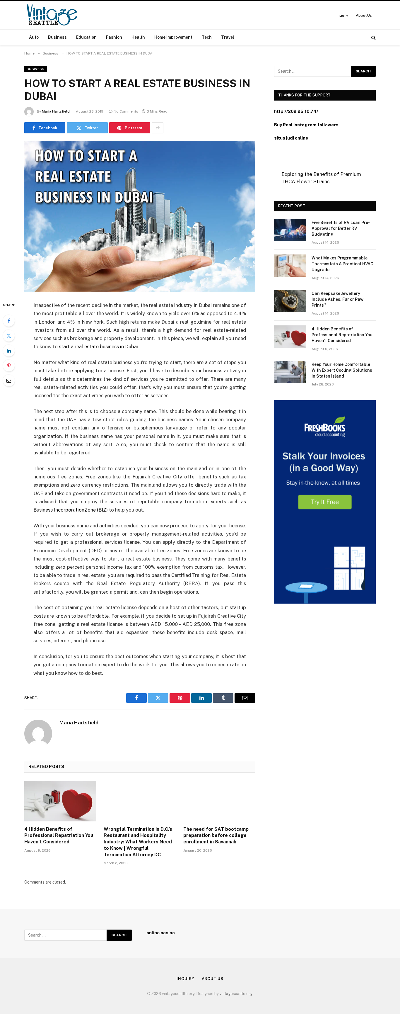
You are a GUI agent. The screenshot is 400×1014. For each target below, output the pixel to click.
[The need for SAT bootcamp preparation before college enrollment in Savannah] (219, 801)
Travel (227, 37)
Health (138, 37)
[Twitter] (9, 336)
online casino (160, 932)
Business (57, 37)
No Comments (126, 111)
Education (86, 37)
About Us (364, 15)
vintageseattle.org (236, 993)
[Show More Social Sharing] (157, 127)
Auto (34, 37)
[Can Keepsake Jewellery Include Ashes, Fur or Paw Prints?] (290, 301)
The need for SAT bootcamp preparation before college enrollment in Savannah (216, 835)
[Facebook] (9, 321)
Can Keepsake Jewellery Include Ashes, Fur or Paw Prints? (337, 299)
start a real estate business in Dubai (98, 346)
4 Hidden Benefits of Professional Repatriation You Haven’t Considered (58, 835)
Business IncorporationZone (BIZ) (70, 510)
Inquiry (342, 15)
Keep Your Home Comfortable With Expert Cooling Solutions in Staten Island (342, 370)
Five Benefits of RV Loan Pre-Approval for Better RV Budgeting (341, 228)
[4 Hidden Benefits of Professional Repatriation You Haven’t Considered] (60, 801)
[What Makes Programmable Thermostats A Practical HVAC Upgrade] (290, 265)
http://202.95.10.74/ (296, 111)
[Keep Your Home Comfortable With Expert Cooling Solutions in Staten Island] (290, 372)
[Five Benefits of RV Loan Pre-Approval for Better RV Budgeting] (290, 230)
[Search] (373, 37)
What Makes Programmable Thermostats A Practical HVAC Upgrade (342, 264)
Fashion (114, 37)
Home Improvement (173, 37)
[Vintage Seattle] (51, 15)
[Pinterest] (9, 365)
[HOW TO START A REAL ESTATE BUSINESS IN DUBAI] (139, 216)
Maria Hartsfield (56, 111)
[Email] (9, 380)
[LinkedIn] (9, 350)
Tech (207, 37)
